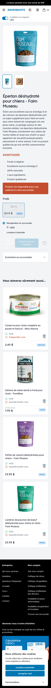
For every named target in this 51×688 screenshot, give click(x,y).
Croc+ (5, 591)
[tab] (7, 81)
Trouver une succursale (38, 614)
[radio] (13, 210)
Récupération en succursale (19, 223)
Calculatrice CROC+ (13, 642)
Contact (5, 601)
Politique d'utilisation (37, 586)
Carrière (5, 596)
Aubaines (6, 576)
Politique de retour (36, 576)
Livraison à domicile (16, 232)
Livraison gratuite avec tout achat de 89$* (25, 3)
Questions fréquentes (11, 581)
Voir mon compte (36, 571)
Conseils (6, 586)
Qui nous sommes (10, 571)
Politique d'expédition (37, 581)
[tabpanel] (25, 48)
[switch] (5, 18)
